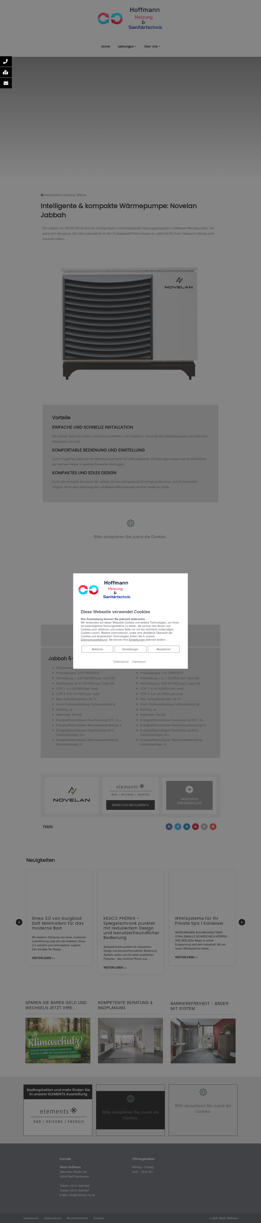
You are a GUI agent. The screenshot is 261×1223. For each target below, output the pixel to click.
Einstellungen (130, 649)
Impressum (139, 661)
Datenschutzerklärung (94, 639)
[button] (6, 61)
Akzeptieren (163, 649)
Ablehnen (97, 649)
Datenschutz (121, 661)
